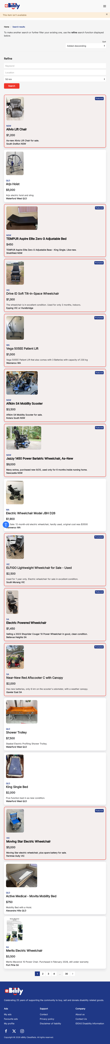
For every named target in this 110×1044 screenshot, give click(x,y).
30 (66, 973)
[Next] (72, 973)
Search (11, 86)
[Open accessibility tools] (6, 524)
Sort (104, 41)
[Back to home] (12, 6)
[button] (104, 6)
